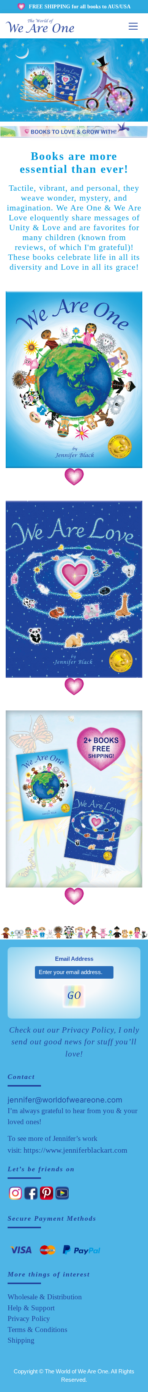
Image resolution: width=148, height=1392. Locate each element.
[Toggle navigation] (133, 26)
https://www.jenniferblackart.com (76, 1150)
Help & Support (31, 1308)
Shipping (21, 1340)
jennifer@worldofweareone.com (65, 1099)
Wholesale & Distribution (45, 1297)
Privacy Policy (29, 1318)
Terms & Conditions (37, 1329)
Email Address (74, 958)
